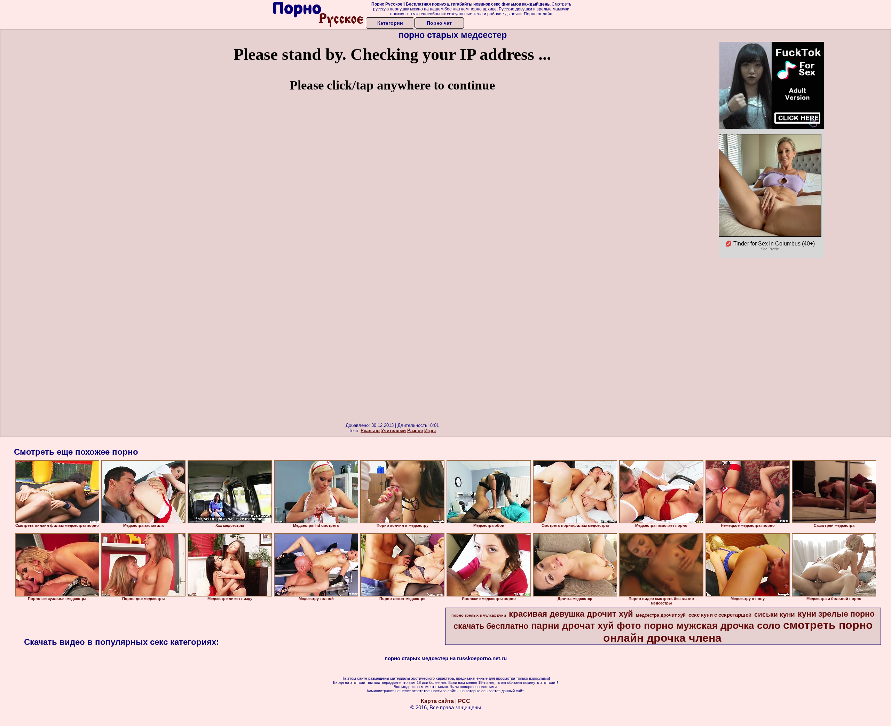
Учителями (393, 430)
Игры (430, 430)
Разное (415, 430)
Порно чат (439, 23)
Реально (370, 430)
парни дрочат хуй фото (586, 625)
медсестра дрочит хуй (661, 615)
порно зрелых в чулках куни (478, 615)
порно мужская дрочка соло (712, 625)
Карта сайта (437, 701)
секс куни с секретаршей (719, 615)
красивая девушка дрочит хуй (571, 613)
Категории (390, 23)
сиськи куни (774, 614)
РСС (464, 701)
